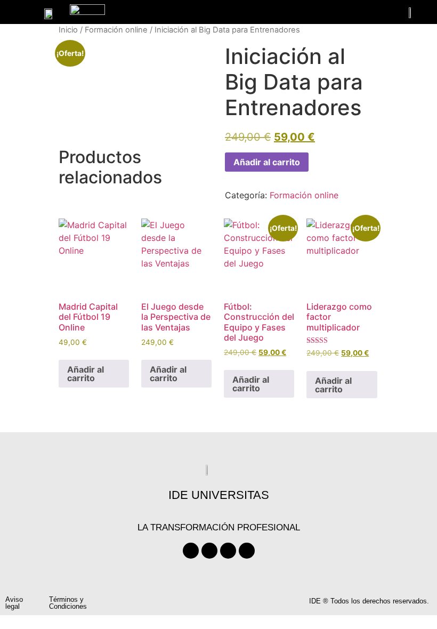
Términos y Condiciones (68, 602)
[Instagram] (247, 551)
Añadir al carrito (266, 162)
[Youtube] (228, 551)
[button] (17, 13)
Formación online (116, 30)
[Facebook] (191, 551)
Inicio (68, 30)
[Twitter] (209, 551)
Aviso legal (14, 602)
